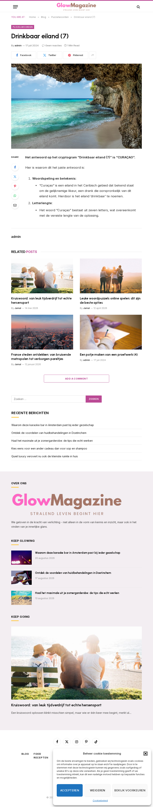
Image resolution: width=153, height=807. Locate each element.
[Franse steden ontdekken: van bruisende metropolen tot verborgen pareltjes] (42, 332)
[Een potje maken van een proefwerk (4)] (111, 332)
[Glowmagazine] (76, 7)
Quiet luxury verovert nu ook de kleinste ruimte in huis (44, 456)
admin (18, 45)
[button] (145, 753)
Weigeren (97, 790)
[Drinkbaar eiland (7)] (76, 106)
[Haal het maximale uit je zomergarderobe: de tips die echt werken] (21, 598)
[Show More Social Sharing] (92, 55)
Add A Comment (76, 378)
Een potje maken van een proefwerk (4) (109, 354)
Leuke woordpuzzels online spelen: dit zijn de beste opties (110, 300)
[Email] (15, 205)
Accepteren (69, 790)
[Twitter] (15, 176)
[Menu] (15, 7)
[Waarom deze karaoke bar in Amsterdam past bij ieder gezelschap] (21, 558)
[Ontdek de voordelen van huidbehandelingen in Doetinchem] (21, 578)
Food (37, 753)
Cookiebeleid (100, 800)
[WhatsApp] (15, 195)
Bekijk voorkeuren (129, 790)
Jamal (18, 308)
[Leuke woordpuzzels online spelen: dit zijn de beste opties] (111, 276)
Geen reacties (53, 45)
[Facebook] (15, 167)
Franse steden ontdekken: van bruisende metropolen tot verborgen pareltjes (41, 357)
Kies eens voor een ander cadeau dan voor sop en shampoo (49, 448)
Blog (25, 753)
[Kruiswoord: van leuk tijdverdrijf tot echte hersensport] (42, 276)
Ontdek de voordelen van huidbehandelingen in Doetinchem (48, 432)
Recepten (41, 757)
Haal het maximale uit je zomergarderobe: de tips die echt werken (52, 440)
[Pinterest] (15, 186)
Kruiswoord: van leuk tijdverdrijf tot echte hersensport (41, 300)
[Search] (138, 7)
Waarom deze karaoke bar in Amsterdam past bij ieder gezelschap (52, 425)
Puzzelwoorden (23, 27)
